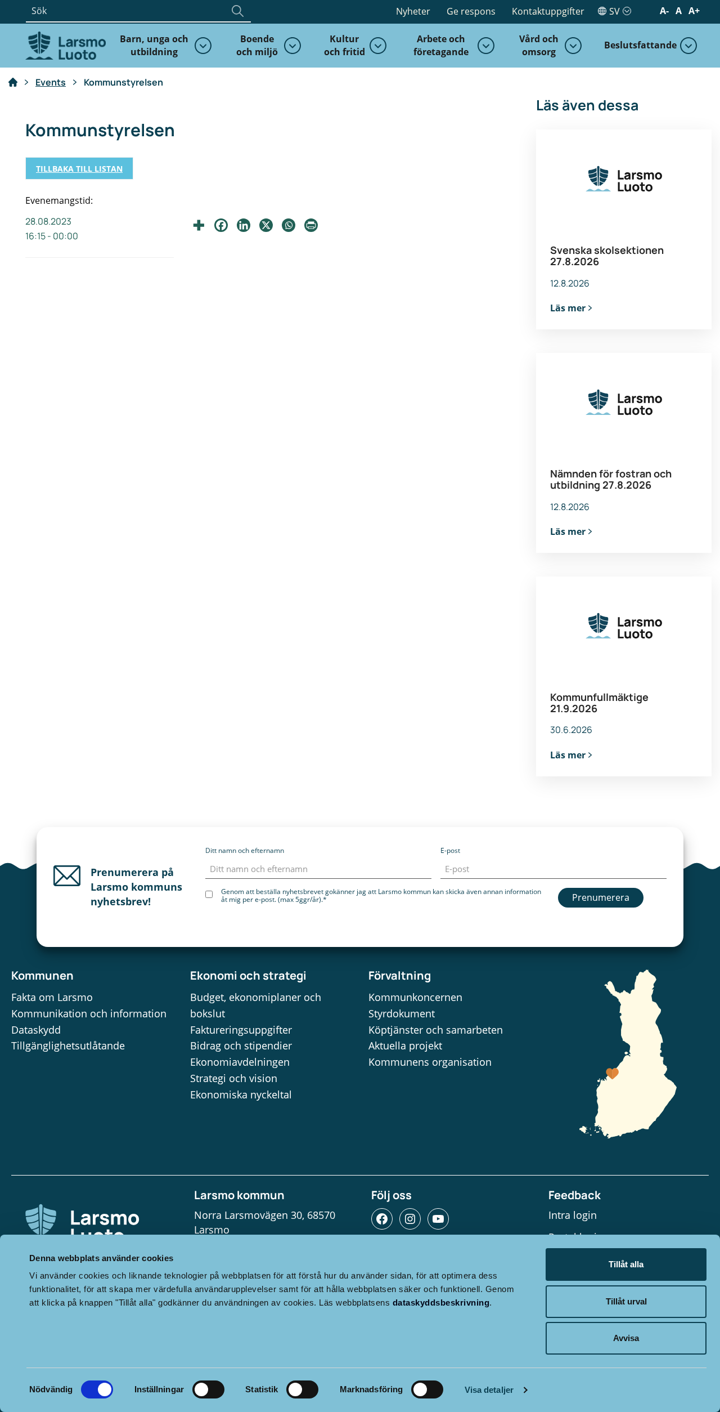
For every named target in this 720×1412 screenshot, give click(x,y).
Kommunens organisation (430, 1062)
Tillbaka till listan (79, 168)
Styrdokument (401, 1013)
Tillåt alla (626, 1264)
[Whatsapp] (288, 225)
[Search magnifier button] (237, 11)
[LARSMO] (64, 44)
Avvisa (626, 1338)
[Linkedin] (243, 225)
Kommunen (42, 975)
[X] (266, 225)
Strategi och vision (233, 1078)
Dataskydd (36, 1029)
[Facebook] (221, 225)
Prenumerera (600, 897)
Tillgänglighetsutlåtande (68, 1045)
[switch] (208, 1389)
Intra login (572, 1215)
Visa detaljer (489, 1390)
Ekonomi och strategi (248, 975)
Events (50, 82)
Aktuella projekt (405, 1045)
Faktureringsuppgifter (241, 1029)
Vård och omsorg (539, 45)
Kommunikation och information (88, 1013)
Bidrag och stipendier (241, 1045)
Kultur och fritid (344, 45)
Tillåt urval (626, 1301)
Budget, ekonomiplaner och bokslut (255, 1005)
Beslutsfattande (640, 45)
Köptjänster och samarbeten (435, 1029)
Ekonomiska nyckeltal (241, 1094)
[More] (198, 225)
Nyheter (413, 11)
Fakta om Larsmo (52, 997)
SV (614, 11)
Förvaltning (399, 975)
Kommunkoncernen (415, 997)
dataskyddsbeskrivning (441, 1302)
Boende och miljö (257, 45)
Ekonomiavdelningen (240, 1062)
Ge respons (471, 11)
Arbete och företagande (441, 45)
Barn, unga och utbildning (154, 45)
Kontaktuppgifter (548, 11)
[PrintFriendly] (311, 225)
